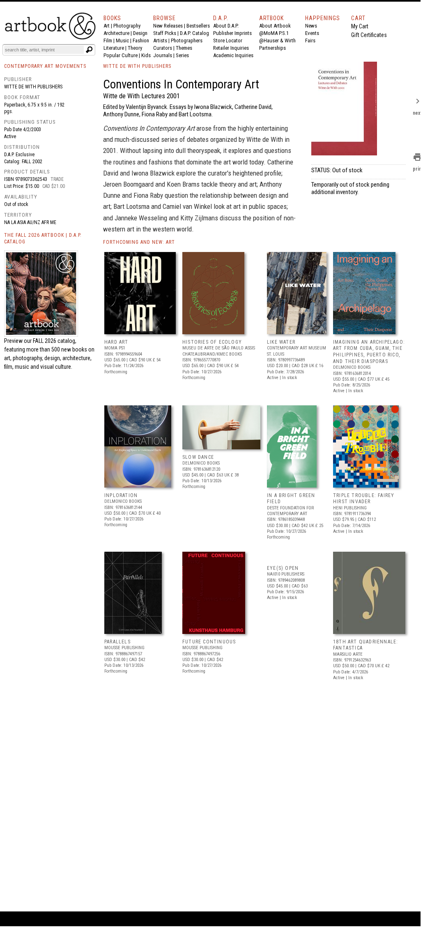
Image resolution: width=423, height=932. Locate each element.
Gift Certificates (369, 35)
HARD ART (116, 342)
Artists (160, 40)
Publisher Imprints (232, 33)
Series (182, 55)
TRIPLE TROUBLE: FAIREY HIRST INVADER (363, 499)
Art (106, 26)
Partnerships (272, 48)
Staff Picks (164, 33)
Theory (135, 48)
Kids (146, 55)
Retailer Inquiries (231, 48)
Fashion (141, 40)
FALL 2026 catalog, (54, 341)
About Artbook (275, 26)
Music (122, 40)
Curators (162, 48)
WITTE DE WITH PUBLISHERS (137, 66)
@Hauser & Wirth (277, 40)
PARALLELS (117, 642)
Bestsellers (198, 26)
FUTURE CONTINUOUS (209, 642)
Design (140, 33)
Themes (184, 48)
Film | (109, 40)
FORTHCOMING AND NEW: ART (139, 242)
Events (312, 33)
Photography (126, 26)
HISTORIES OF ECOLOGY (212, 342)
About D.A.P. (226, 26)
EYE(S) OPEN (283, 568)
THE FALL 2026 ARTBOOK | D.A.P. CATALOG (43, 238)
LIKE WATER (281, 342)
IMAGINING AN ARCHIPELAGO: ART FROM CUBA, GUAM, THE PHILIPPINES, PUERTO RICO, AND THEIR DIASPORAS (369, 351)
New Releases (168, 26)
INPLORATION (121, 495)
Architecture (116, 33)
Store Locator (227, 40)
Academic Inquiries (233, 55)
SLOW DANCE (198, 457)
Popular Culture (120, 55)
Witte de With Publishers (33, 87)
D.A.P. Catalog (194, 33)
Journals (162, 55)
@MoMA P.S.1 (274, 33)
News (311, 26)
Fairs (310, 40)
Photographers (186, 40)
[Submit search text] (89, 50)
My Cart (359, 26)
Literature (113, 48)
